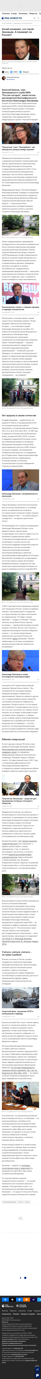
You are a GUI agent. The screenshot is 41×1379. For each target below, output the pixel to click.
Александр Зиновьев (9, 1202)
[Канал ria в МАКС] (5, 1300)
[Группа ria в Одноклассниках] (26, 1300)
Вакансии (5, 1322)
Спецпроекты (6, 1314)
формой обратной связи (19, 1354)
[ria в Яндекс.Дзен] (12, 1300)
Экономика (22, 1311)
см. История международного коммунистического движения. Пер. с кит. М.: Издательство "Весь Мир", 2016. (20, 1070)
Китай (20, 1202)
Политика (5, 1311)
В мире (30, 1311)
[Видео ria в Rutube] (33, 1300)
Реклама (16, 1314)
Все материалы (11, 79)
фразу (15, 639)
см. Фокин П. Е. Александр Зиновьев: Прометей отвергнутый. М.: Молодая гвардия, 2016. (20, 941)
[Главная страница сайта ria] (11, 18)
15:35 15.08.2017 (7, 23)
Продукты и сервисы (28, 1314)
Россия (27, 1202)
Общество (13, 1311)
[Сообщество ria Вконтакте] (19, 1300)
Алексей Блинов (13, 77)
